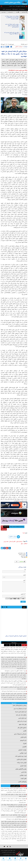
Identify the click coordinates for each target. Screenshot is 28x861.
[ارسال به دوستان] (4, 47)
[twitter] (2, 548)
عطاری (24, 731)
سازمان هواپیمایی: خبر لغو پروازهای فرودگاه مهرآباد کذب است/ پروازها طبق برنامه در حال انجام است (13, 805)
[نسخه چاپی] (1, 47)
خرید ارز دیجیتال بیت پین (20, 709)
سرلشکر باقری (19, 541)
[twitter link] (4, 846)
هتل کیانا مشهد (22, 724)
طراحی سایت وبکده (21, 763)
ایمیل (24, 575)
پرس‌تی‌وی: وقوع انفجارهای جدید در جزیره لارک (16, 819)
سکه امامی (23, 772)
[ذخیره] (6, 47)
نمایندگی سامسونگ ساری (20, 734)
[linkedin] (9, 548)
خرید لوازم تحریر (22, 718)
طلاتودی (24, 747)
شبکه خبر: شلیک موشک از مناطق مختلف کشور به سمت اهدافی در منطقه (13, 795)
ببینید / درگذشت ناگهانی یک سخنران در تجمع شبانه (15, 671)
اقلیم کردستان (12, 541)
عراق (22, 543)
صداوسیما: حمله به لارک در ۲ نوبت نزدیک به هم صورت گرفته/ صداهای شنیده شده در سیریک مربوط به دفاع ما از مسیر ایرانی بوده (13, 800)
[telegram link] (7, 846)
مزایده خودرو (23, 766)
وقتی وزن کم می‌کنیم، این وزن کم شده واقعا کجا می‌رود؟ (11, 33)
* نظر (24, 580)
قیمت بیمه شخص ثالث (20, 756)
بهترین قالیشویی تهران (20, 769)
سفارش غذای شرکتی (21, 759)
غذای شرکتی (23, 737)
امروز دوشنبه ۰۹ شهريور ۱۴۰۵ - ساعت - (17, 6)
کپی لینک (4, 529)
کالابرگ (24, 743)
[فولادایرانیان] (14, 505)
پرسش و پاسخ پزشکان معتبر (19, 705)
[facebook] (4, 548)
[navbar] (26, 6)
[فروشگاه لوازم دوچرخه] (14, 513)
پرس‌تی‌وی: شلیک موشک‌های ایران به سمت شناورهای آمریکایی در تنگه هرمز (13, 816)
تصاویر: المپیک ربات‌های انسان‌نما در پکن (15, 636)
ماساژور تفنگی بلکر (22, 728)
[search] (2, 6)
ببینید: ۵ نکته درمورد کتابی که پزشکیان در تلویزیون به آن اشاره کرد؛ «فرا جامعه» (13, 688)
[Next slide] (2, 607)
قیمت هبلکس (23, 753)
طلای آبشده (23, 778)
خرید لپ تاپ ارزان (21, 721)
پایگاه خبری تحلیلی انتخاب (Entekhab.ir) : (17, 70)
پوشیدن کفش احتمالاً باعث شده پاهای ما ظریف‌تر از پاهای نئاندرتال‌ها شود (12, 26)
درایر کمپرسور (23, 740)
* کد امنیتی (23, 594)
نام (25, 569)
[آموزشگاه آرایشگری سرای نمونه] (14, 520)
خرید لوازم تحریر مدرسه (20, 712)
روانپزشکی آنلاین (22, 782)
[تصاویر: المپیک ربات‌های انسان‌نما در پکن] (14, 622)
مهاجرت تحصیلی (22, 750)
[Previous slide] (6, 607)
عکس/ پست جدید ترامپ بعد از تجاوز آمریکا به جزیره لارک (14, 691)
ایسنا (24, 533)
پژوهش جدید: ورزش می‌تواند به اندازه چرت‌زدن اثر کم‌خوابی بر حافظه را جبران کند (12, 17)
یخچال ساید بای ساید (21, 715)
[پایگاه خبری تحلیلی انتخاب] (24, 2)
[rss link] (10, 846)
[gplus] (7, 548)
